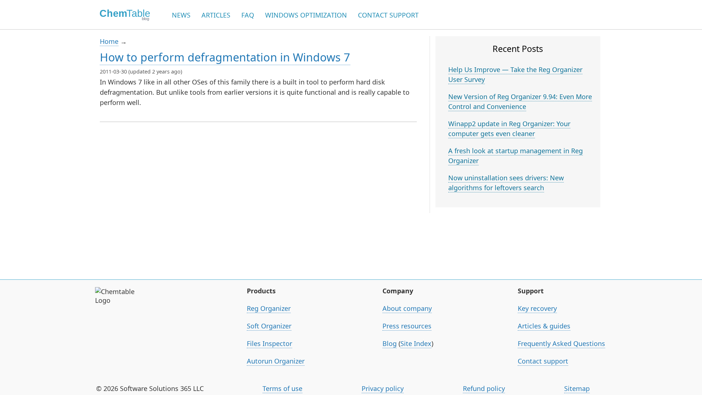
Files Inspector (269, 343)
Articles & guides (544, 325)
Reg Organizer (269, 308)
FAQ (247, 15)
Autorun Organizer (276, 361)
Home (109, 41)
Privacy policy (383, 388)
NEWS (181, 15)
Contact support (543, 361)
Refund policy (484, 388)
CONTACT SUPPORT (388, 15)
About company (407, 308)
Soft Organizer (269, 325)
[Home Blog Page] (122, 14)
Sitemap (577, 388)
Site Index (415, 343)
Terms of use (282, 388)
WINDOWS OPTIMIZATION (306, 15)
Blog (389, 343)
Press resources (406, 325)
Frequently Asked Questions (561, 343)
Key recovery (537, 308)
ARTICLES (215, 15)
